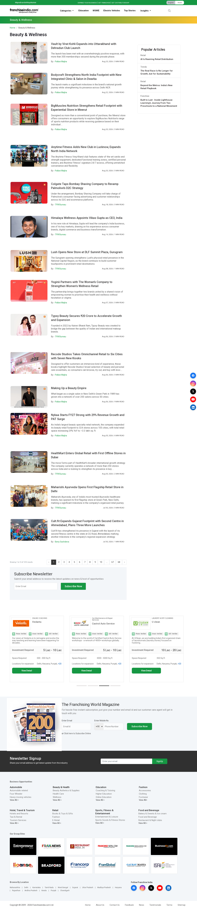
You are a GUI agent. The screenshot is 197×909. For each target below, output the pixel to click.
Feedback (129, 905)
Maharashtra (15, 887)
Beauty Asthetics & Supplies (66, 790)
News (141, 905)
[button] (82, 685)
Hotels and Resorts (19, 813)
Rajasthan (16, 891)
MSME (96, 10)
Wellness (57, 797)
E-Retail (56, 820)
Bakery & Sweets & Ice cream (152, 813)
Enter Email (67, 720)
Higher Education (104, 793)
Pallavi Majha (61, 61)
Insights (144, 10)
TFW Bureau (60, 204)
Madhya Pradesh (104, 887)
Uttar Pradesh (87, 887)
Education (83, 10)
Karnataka (36, 887)
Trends (143, 67)
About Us (100, 905)
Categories (66, 10)
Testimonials (155, 905)
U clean (156, 621)
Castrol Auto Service (103, 623)
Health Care (58, 793)
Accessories (145, 790)
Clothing (143, 793)
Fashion (143, 787)
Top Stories (130, 10)
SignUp (159, 761)
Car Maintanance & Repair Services (102, 619)
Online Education (103, 797)
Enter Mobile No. (101, 720)
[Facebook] (193, 375)
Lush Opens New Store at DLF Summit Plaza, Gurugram (87, 252)
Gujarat (75, 887)
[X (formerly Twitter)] (193, 391)
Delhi (26, 887)
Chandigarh (65, 891)
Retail (143, 55)
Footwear (143, 797)
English (171, 3)
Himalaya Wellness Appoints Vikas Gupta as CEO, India (86, 218)
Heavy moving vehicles (20, 797)
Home (12, 28)
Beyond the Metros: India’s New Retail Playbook (156, 87)
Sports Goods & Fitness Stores (110, 820)
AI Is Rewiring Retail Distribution (156, 59)
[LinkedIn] (193, 407)
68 (119, 562)
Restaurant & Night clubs (150, 820)
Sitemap (181, 905)
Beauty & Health (61, 787)
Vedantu (36, 621)
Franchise (144, 96)
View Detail (26, 670)
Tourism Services (18, 820)
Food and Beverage (148, 810)
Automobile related (19, 790)
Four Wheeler (16, 793)
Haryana (118, 887)
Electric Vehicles (111, 10)
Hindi (180, 3)
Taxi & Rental (16, 817)
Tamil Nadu (49, 887)
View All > (14, 800)
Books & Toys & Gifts (62, 813)
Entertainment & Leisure (106, 816)
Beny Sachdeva (62, 542)
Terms (169, 905)
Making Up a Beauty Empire (68, 388)
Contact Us (115, 905)
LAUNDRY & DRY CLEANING (162, 618)
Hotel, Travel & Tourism (22, 810)
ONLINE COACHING (39, 618)
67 (112, 562)
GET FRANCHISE (104, 3)
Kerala (44, 891)
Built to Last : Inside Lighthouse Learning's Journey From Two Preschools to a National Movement (158, 103)
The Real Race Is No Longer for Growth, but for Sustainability (156, 72)
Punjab (53, 891)
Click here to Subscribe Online (77, 733)
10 (101, 562)
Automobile (16, 787)
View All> (143, 800)
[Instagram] (193, 383)
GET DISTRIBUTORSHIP (120, 3)
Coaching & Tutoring (105, 790)
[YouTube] (193, 399)
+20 (59, 664)
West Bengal (63, 887)
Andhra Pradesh (31, 891)
